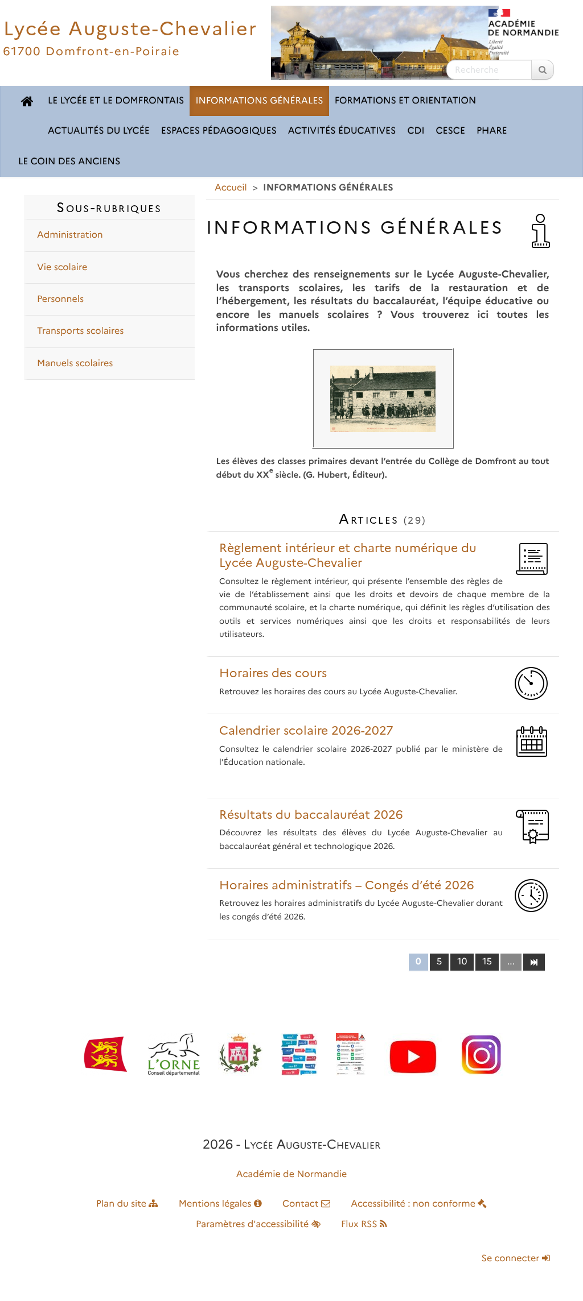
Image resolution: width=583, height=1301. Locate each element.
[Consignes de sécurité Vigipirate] (351, 1054)
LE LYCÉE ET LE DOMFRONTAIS (116, 101)
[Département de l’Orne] (174, 1054)
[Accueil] (27, 101)
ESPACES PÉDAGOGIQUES (219, 131)
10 (462, 961)
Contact (301, 1204)
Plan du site (122, 1204)
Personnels (60, 299)
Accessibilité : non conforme (414, 1204)
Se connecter (512, 1258)
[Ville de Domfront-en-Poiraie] (240, 1054)
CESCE (450, 131)
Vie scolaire (62, 267)
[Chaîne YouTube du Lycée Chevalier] (413, 1054)
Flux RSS (360, 1224)
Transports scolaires (80, 331)
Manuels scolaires (75, 363)
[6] (533, 961)
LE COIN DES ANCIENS (69, 161)
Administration (70, 235)
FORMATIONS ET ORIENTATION (406, 101)
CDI (416, 131)
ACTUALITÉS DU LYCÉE (99, 131)
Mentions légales (216, 1204)
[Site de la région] (105, 1054)
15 (487, 961)
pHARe (492, 131)
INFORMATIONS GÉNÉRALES (259, 101)
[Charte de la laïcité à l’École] (299, 1054)
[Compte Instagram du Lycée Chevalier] (481, 1054)
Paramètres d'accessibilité (253, 1224)
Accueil (231, 188)
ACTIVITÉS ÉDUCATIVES (342, 131)
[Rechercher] (542, 70)
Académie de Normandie (291, 1174)
